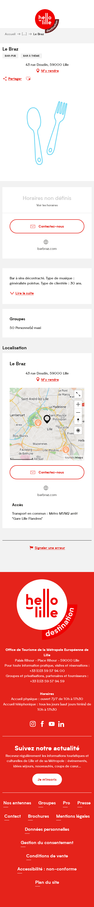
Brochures (38, 816)
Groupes (47, 802)
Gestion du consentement (47, 842)
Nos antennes (17, 802)
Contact (12, 816)
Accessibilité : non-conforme (47, 868)
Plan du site (47, 882)
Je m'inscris (47, 779)
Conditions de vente (47, 855)
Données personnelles (47, 829)
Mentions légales (73, 816)
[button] (28, 78)
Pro (66, 802)
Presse (84, 802)
